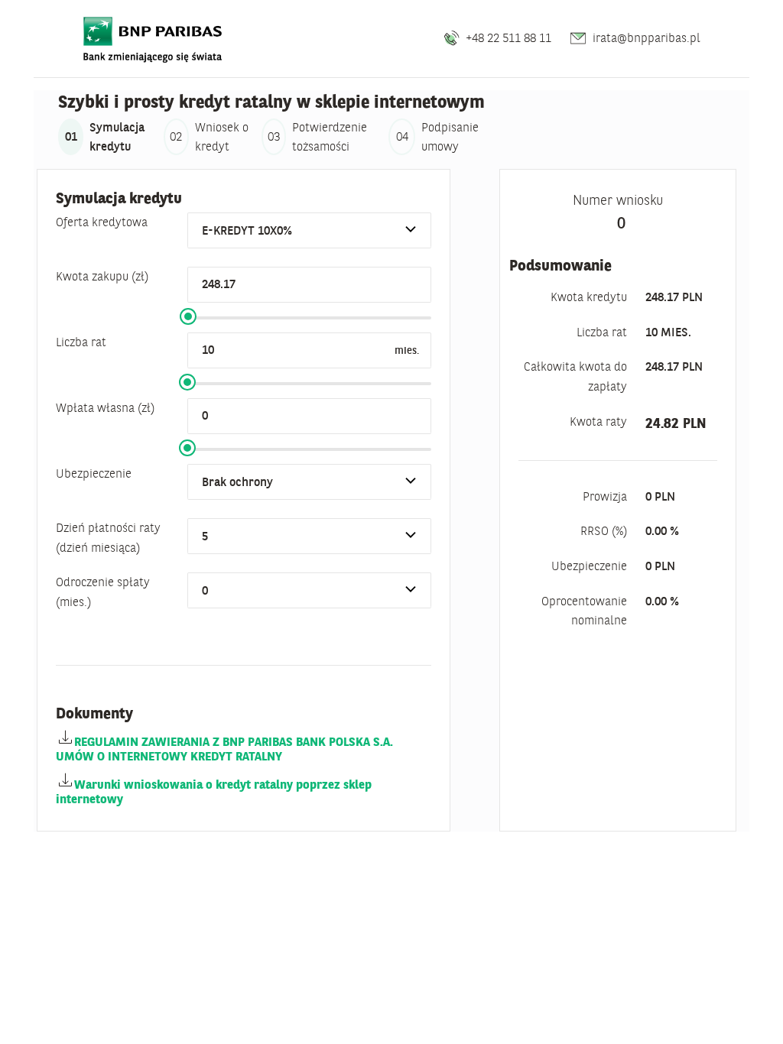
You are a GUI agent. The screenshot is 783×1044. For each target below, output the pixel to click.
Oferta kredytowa (102, 221)
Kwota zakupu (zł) (102, 276)
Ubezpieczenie (94, 473)
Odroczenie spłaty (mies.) (103, 591)
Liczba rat (81, 341)
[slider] (188, 316)
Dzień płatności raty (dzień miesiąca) (108, 537)
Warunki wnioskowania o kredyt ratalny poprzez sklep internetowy (214, 791)
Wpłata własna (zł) (105, 407)
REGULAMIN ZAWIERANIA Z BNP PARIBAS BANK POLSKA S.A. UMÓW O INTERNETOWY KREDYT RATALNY (224, 749)
